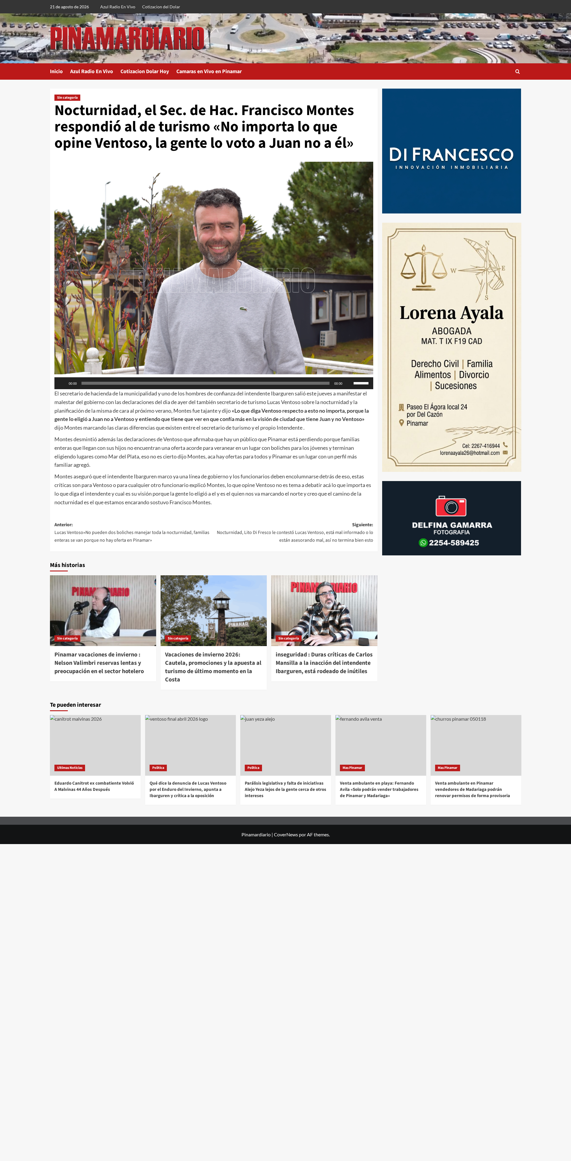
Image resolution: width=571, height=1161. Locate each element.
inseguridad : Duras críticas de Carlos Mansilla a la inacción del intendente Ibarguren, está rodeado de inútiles (324, 663)
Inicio (56, 71)
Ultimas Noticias (69, 767)
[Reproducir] (62, 383)
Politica (158, 767)
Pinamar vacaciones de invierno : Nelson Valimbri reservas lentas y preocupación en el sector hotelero (99, 663)
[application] (213, 383)
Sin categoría (67, 97)
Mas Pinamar (352, 767)
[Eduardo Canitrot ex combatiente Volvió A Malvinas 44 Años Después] (95, 745)
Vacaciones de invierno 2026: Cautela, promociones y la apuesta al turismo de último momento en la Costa (213, 667)
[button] (517, 71)
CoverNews (286, 834)
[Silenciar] (349, 383)
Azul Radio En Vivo (117, 6)
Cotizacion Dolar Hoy (144, 71)
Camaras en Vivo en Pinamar (209, 71)
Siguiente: (295, 532)
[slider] (362, 382)
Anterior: (131, 532)
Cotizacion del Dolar (161, 6)
